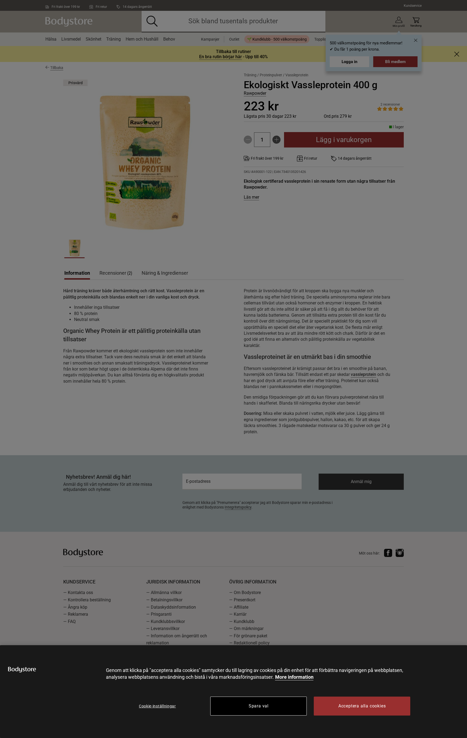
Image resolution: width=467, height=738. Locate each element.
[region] (233, 691)
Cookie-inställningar (157, 706)
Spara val (259, 706)
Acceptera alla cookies (362, 706)
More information (294, 677)
